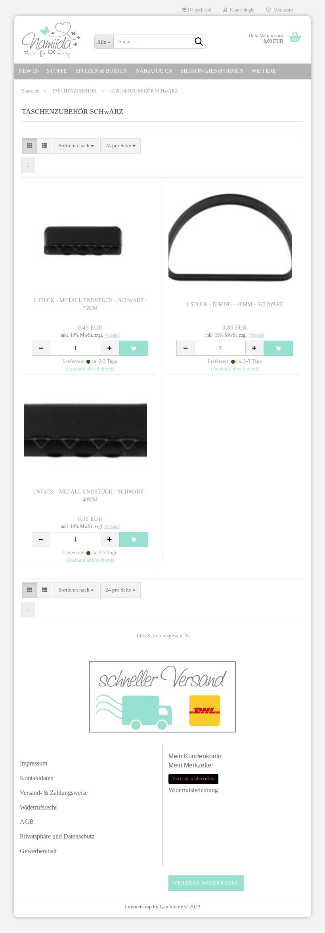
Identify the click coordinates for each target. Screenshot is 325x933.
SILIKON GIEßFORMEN (211, 71)
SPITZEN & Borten (101, 71)
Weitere (263, 71)
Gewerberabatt (38, 851)
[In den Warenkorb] (134, 348)
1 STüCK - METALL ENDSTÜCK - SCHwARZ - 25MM (90, 304)
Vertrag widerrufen (206, 883)
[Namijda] (51, 40)
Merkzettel (282, 10)
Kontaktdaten (37, 778)
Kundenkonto (203, 756)
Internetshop (138, 907)
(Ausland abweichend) (90, 369)
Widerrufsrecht (38, 807)
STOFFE (57, 71)
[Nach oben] (303, 923)
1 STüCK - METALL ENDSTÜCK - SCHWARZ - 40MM (89, 496)
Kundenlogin (241, 10)
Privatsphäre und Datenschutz (57, 836)
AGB (27, 821)
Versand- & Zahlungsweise (54, 792)
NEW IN (29, 71)
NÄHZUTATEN (154, 71)
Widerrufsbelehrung (193, 789)
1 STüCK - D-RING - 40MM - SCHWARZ (234, 304)
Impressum (33, 763)
